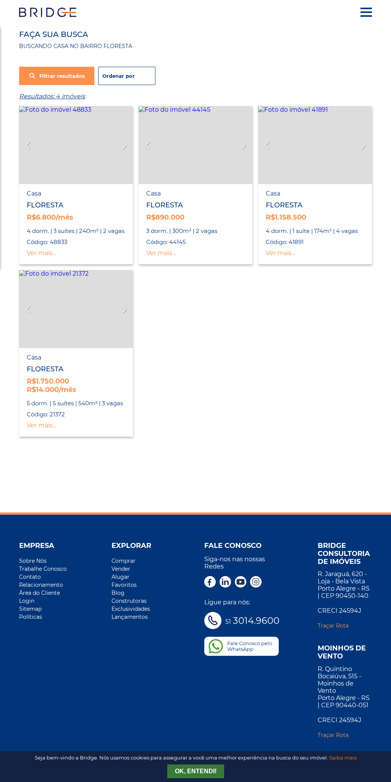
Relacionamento (41, 584)
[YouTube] (240, 582)
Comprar (123, 560)
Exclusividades (130, 608)
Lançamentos (129, 616)
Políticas (30, 616)
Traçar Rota (333, 625)
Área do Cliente (39, 592)
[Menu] (366, 12)
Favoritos (124, 584)
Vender (120, 568)
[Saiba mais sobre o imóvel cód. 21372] (76, 309)
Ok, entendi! (196, 771)
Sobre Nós (33, 560)
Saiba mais (343, 758)
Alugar (120, 576)
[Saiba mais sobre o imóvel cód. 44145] (195, 145)
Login (26, 600)
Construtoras (129, 600)
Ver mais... (41, 253)
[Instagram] (256, 582)
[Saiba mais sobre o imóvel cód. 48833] (76, 145)
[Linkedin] (225, 582)
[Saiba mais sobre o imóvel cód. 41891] (315, 145)
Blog (117, 592)
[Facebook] (210, 582)
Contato (30, 576)
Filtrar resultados (62, 76)
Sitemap (30, 608)
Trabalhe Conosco (43, 568)
